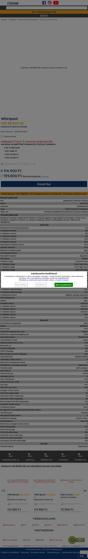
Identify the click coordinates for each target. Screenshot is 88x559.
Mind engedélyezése (64, 285)
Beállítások (41, 285)
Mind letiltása (21, 285)
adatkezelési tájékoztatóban (39, 280)
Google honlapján (62, 280)
